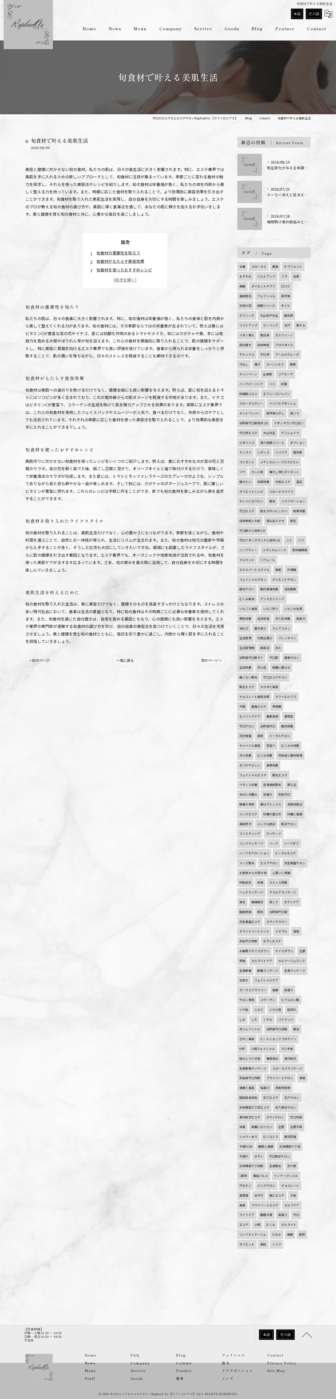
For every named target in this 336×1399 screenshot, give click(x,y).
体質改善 (263, 482)
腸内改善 (287, 726)
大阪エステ (282, 482)
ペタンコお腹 (248, 784)
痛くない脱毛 (248, 677)
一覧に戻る (125, 660)
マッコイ (245, 452)
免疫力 (300, 618)
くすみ (267, 1019)
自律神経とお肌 (249, 521)
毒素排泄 (272, 716)
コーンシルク (275, 364)
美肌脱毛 (245, 296)
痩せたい (245, 482)
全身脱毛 (275, 1166)
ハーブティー (248, 550)
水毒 (242, 266)
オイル (285, 305)
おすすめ (245, 276)
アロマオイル (284, 345)
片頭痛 (291, 569)
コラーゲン (267, 1000)
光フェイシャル (249, 1029)
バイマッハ (285, 1019)
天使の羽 (245, 305)
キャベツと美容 (249, 745)
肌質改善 (299, 511)
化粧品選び (264, 638)
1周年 (243, 1175)
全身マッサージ (294, 970)
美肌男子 (245, 824)
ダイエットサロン (284, 579)
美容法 (264, 648)
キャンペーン (248, 374)
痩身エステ (258, 706)
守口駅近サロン (279, 1156)
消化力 (243, 628)
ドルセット (246, 560)
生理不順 (296, 1127)
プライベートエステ (264, 1205)
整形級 (297, 452)
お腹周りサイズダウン (254, 951)
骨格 (302, 1078)
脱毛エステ (279, 775)
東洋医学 (290, 1058)
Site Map (276, 1370)
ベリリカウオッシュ (282, 403)
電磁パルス (260, 1175)
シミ (289, 540)
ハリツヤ (281, 452)
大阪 (293, 1195)
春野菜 (288, 716)
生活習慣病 (246, 648)
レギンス (263, 452)
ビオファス (246, 442)
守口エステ (246, 511)
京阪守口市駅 (248, 941)
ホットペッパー (249, 413)
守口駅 (273, 657)
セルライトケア (261, 961)
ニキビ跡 (275, 1009)
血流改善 (245, 667)
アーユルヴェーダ (287, 354)
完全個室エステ (249, 921)
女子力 (258, 1195)
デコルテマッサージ (282, 892)
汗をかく (245, 1185)
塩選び (264, 1088)
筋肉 (260, 912)
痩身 (275, 266)
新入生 (291, 784)
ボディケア (291, 902)
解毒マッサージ (267, 970)
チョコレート (290, 1185)
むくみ (270, 1224)
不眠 (242, 706)
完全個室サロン (294, 863)
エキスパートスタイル (254, 569)
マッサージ (273, 833)
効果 (296, 276)
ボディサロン (275, 1117)
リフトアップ (248, 325)
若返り (270, 745)
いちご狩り (270, 609)
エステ (243, 1224)
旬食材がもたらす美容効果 (120, 261)
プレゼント (246, 462)
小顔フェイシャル (263, 1048)
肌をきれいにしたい (273, 511)
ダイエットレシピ (251, 491)
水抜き (243, 980)
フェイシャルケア (266, 980)
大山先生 (269, 433)
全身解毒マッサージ (252, 1068)
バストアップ (266, 276)
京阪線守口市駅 (249, 1078)
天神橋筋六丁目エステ (254, 1107)
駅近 (293, 521)
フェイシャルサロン (252, 579)
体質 (242, 1127)
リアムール (267, 560)
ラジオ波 (287, 1048)
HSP (242, 1048)
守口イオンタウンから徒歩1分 (259, 540)
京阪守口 (284, 794)
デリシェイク (290, 433)
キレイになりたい (251, 501)
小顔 (257, 1224)
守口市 (264, 354)
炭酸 (284, 384)
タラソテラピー (276, 921)
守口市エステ (248, 433)
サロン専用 (246, 1000)
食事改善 (272, 765)
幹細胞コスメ (248, 394)
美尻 (302, 1234)
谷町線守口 (267, 726)
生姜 (302, 951)
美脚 (290, 1234)
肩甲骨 (285, 296)
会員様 (267, 374)
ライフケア (246, 1215)
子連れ (243, 1156)
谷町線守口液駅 (276, 1029)
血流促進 (263, 618)
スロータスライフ (281, 491)
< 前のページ (39, 660)
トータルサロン (279, 736)
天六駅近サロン (285, 1107)
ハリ (272, 384)
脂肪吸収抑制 (248, 1097)
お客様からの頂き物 (252, 873)
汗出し (243, 364)
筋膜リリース (266, 305)
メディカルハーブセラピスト (279, 462)
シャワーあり (248, 1136)
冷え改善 (245, 755)
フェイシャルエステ (252, 775)
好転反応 (245, 882)
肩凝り (282, 1215)
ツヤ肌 (243, 1009)
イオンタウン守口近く (289, 423)
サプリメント (293, 266)
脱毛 (272, 501)
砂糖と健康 (294, 814)
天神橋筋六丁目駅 (251, 1166)
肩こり (294, 413)
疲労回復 (290, 1136)
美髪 (278, 569)
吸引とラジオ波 (249, 1058)
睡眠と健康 (265, 1146)
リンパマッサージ (251, 843)
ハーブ (273, 843)
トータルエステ (285, 853)
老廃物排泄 (282, 1088)
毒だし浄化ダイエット (284, 472)
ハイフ (276, 1244)
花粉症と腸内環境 (290, 755)
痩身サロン (291, 657)
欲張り (288, 990)
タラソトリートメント (254, 931)
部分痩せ (245, 345)
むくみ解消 (246, 599)
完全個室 (245, 736)
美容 (260, 736)
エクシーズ (246, 315)
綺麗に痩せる (281, 667)
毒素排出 (272, 1058)
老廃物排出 (294, 804)
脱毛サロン (246, 589)
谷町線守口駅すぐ (251, 657)
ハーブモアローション (254, 853)
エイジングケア (249, 716)
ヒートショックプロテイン (278, 1039)
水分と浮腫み (248, 794)
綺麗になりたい (261, 1127)
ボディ (258, 1156)
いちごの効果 (293, 609)
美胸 (242, 286)
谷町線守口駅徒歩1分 (253, 423)
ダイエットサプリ (263, 286)
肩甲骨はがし (275, 413)
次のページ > (211, 660)
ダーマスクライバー (252, 990)
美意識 (243, 1195)
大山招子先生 (269, 315)
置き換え (260, 628)
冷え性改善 (282, 618)
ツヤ (242, 472)
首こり (273, 902)
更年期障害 (299, 550)
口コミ (285, 286)
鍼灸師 (288, 315)
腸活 (296, 1029)
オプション (297, 442)
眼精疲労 (257, 902)
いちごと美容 (248, 609)
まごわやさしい (249, 765)
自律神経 (263, 345)
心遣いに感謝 (281, 873)
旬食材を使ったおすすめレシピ (124, 270)
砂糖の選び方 (272, 814)
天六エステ (270, 1097)
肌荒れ (291, 1009)
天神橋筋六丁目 (289, 1146)
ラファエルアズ (285, 696)
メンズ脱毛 (246, 863)
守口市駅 (296, 1117)
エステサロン (269, 863)
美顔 (242, 1205)
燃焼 (242, 961)
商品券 (264, 335)
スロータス (258, 266)
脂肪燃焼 (245, 912)
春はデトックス (270, 804)
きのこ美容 (246, 1039)
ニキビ (258, 1009)
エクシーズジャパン (276, 394)
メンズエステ (248, 814)
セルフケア (291, 1205)
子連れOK (245, 1146)
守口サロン (246, 726)
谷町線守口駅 (278, 912)
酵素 (293, 364)
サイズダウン (284, 951)
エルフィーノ (284, 335)
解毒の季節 (246, 804)
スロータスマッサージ (287, 1068)
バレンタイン (287, 638)
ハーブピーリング (251, 384)
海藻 (296, 931)
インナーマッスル (286, 1175)
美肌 (263, 1244)
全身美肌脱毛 (272, 784)
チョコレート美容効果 (254, 696)
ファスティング (249, 833)
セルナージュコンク (291, 961)
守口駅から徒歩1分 (252, 530)
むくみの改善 (290, 745)
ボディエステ (272, 941)
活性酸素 (290, 589)
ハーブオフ (291, 843)
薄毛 (242, 902)
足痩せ (267, 794)
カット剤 (257, 472)
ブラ (284, 276)
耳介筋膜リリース (272, 442)
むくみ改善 (264, 755)
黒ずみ (300, 325)
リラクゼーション (293, 501)
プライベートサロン (279, 1078)
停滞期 (276, 706)
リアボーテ (285, 374)
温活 (299, 482)
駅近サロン (288, 824)
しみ (242, 1019)
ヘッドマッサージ (251, 892)
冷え (278, 648)
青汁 (257, 364)
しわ (254, 1019)
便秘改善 (245, 618)
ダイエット (246, 1244)
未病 (260, 882)
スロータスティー (251, 403)
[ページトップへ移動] (307, 1335)
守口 (296, 1215)
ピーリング (270, 325)
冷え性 (261, 667)
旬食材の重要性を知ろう (118, 253)
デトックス (246, 354)
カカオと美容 (269, 687)
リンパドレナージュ (252, 1234)
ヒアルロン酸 (290, 1000)
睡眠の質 (266, 1215)
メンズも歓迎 (266, 824)
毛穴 (287, 325)
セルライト (288, 1224)
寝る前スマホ (275, 521)
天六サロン (291, 1097)
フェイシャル (266, 296)
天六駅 (291, 1166)
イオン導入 (246, 335)
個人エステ (276, 1195)
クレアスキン (281, 628)
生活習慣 (245, 638)
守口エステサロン (275, 677)
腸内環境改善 (269, 589)
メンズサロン (266, 1185)
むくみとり (270, 1136)
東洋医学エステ (249, 1117)
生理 (281, 1127)
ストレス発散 (278, 882)
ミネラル (281, 931)
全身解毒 (245, 970)
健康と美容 (246, 1088)
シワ (301, 540)
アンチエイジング (272, 599)
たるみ (276, 1234)
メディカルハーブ (274, 550)
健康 (275, 990)
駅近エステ (246, 687)
